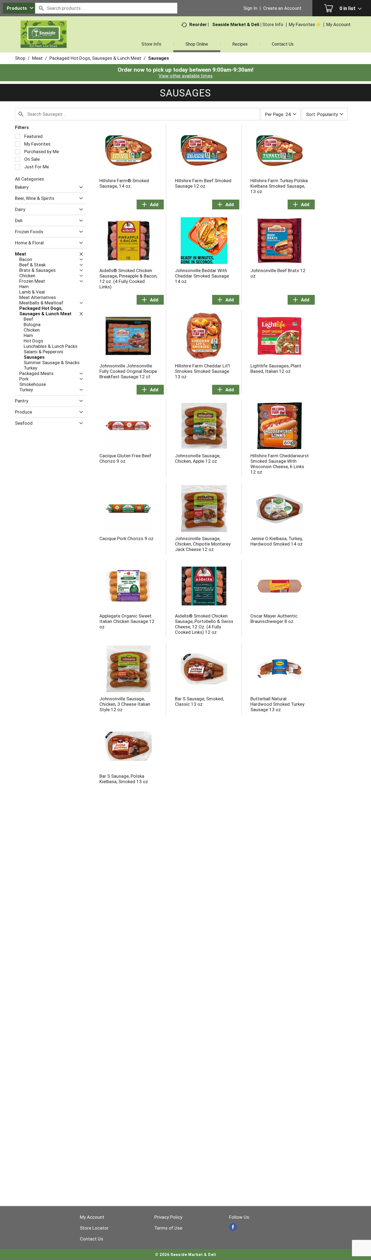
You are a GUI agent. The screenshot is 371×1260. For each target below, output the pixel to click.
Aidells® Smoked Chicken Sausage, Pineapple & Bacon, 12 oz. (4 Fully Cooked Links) (128, 278)
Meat (37, 58)
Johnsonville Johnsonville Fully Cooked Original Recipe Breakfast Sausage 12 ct (128, 371)
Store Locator (94, 1228)
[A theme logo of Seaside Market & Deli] (44, 40)
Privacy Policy (168, 1217)
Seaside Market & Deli (235, 24)
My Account (92, 1217)
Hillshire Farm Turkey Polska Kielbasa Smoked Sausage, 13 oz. (279, 186)
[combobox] (19, 8)
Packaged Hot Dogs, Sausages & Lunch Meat (95, 58)
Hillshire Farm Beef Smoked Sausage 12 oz (203, 183)
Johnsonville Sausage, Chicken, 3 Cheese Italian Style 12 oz (124, 704)
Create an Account (282, 8)
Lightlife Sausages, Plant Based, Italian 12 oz (275, 368)
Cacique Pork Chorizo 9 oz (126, 538)
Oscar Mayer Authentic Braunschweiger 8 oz (273, 618)
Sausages (158, 58)
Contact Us (91, 1239)
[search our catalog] (41, 8)
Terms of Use (168, 1228)
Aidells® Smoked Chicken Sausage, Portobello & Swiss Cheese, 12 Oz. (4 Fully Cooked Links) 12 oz (204, 624)
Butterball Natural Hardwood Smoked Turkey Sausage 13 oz (277, 704)
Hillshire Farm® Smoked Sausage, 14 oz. (124, 183)
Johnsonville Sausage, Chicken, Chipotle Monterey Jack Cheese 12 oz (203, 544)
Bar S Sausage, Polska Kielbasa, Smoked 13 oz (123, 778)
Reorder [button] (198, 24)
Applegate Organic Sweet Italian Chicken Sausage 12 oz (127, 621)
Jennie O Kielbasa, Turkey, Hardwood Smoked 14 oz (276, 541)
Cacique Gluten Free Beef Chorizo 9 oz (125, 458)
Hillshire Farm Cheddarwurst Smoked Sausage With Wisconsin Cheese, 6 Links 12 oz (279, 464)
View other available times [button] (186, 75)
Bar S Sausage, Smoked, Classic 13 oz (199, 701)
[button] (80, 187)
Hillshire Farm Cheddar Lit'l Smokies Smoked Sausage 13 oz (202, 371)
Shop (20, 58)
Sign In (250, 8)
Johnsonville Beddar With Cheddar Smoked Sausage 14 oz (202, 276)
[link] (233, 1227)
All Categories (29, 179)
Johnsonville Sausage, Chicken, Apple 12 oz (197, 458)
